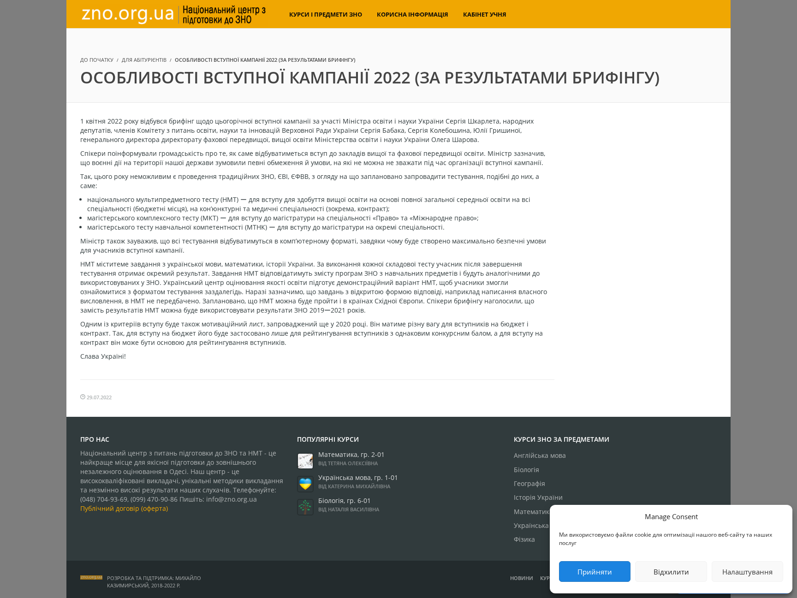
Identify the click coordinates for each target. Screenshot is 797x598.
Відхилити (671, 571)
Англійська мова (540, 455)
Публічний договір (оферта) (124, 508)
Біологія (526, 469)
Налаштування (747, 571)
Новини (521, 577)
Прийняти (594, 571)
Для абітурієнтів (144, 59)
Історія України (538, 497)
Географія (529, 483)
